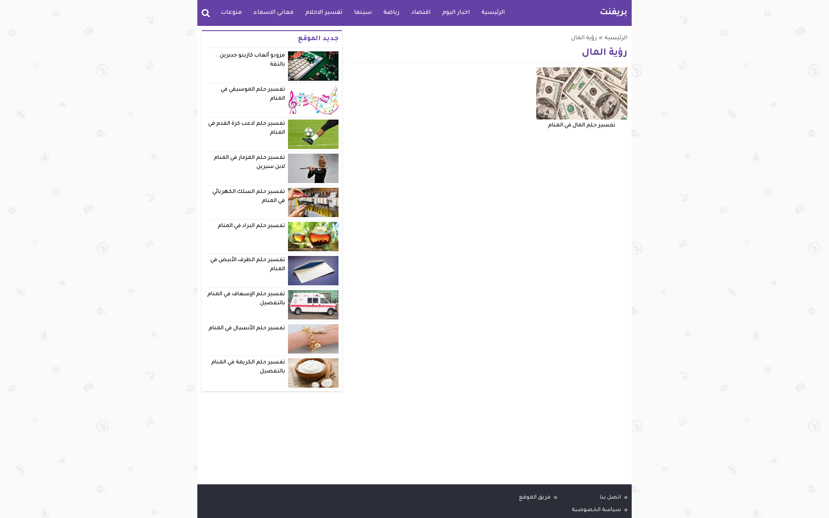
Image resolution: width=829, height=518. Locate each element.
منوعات (231, 12)
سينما (363, 12)
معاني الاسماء (273, 12)
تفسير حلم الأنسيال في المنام (247, 328)
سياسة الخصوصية (596, 510)
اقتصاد (420, 12)
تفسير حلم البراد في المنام (251, 226)
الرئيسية (493, 12)
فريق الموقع (535, 498)
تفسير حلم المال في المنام (581, 126)
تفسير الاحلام (323, 12)
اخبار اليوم (456, 12)
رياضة (391, 12)
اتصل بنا (610, 498)
